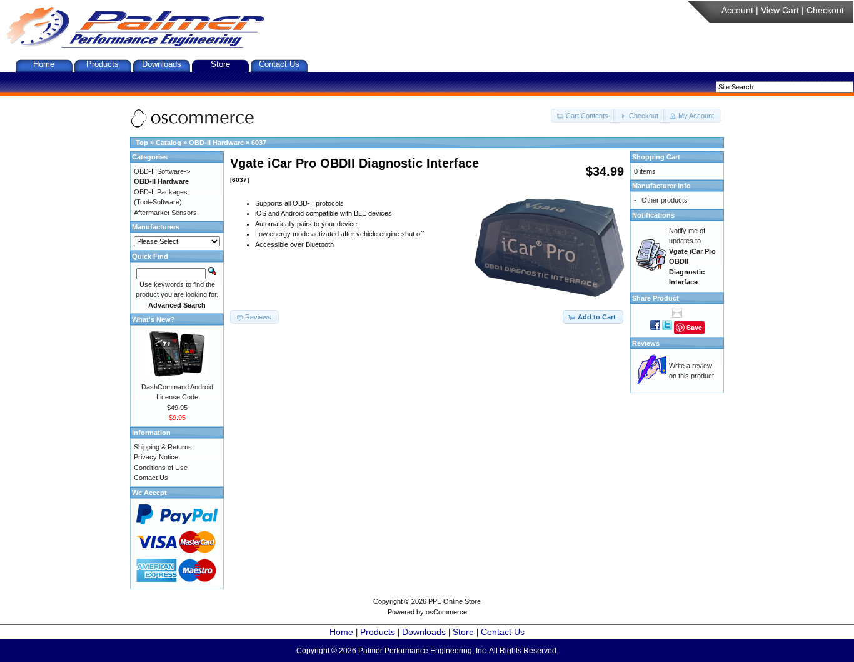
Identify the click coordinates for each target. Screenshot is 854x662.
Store (220, 64)
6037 (258, 142)
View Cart (780, 10)
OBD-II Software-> (162, 171)
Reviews (646, 343)
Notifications (653, 215)
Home (43, 64)
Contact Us (279, 64)
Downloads (161, 64)
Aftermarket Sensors (165, 212)
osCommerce (446, 612)
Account (737, 10)
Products (102, 64)
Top (142, 142)
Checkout (825, 10)
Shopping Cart (656, 157)
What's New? (153, 319)
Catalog (168, 142)
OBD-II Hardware (216, 142)
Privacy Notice (156, 457)
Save (694, 327)
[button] (583, 116)
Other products (664, 200)
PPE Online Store (454, 601)
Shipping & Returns (163, 447)
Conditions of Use (161, 467)
